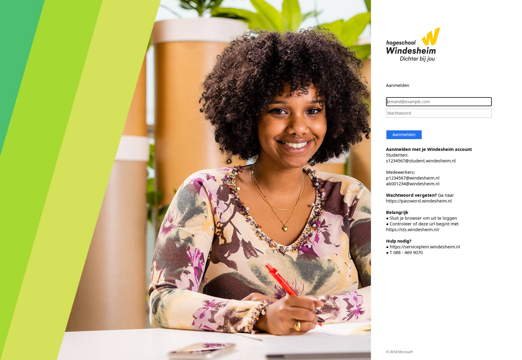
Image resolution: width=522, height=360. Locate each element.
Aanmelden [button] (404, 134)
